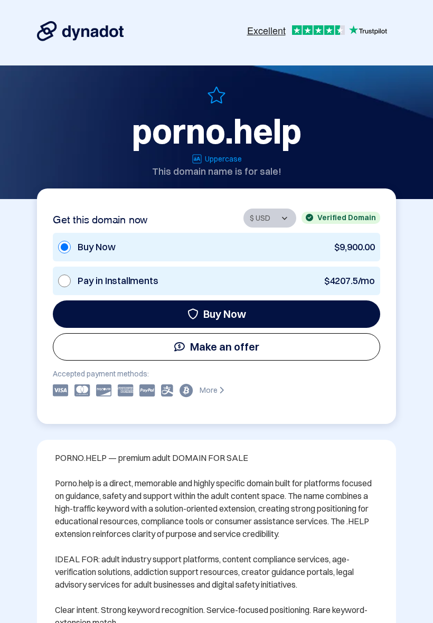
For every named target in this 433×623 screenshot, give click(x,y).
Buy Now (224, 313)
